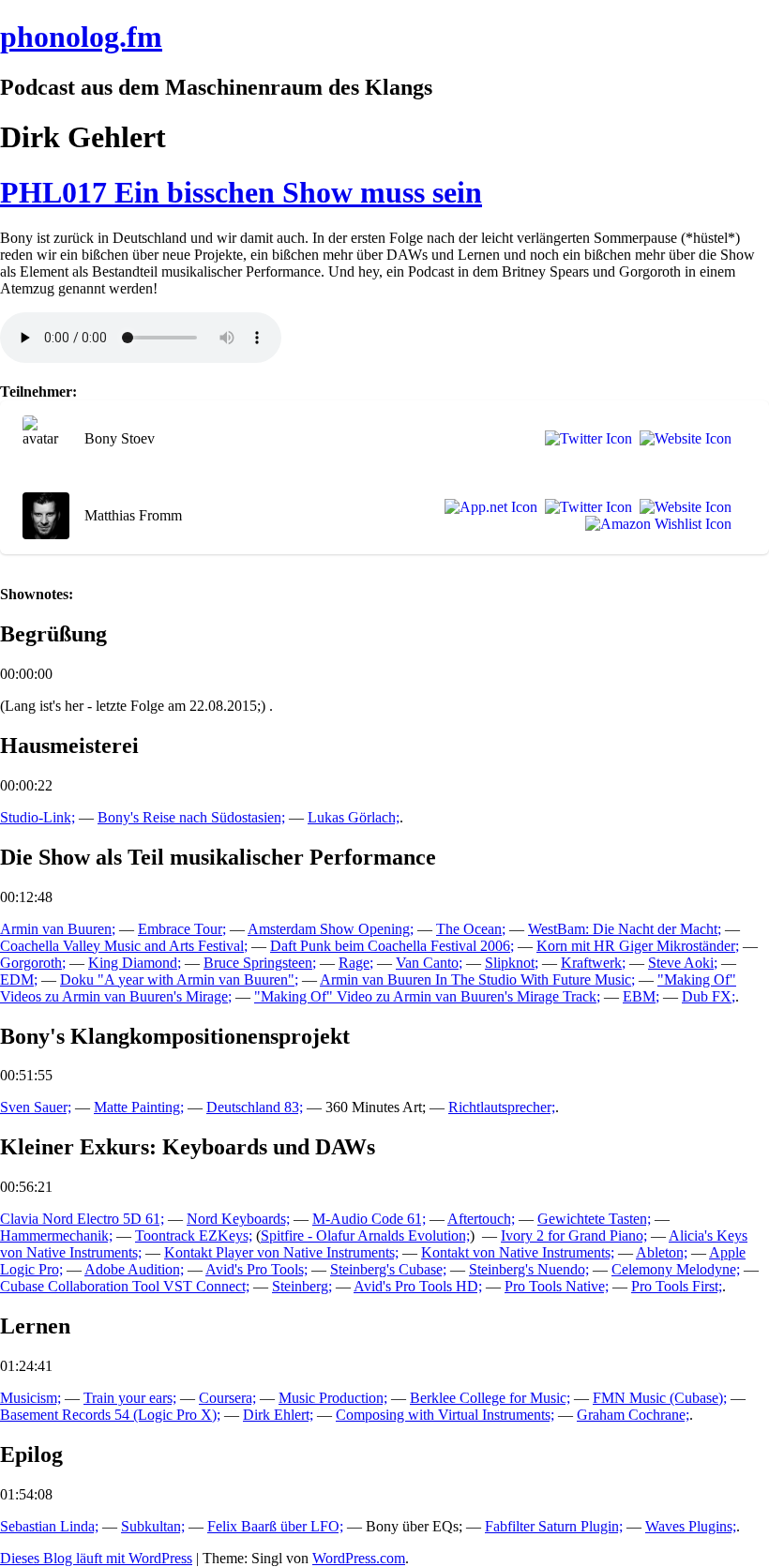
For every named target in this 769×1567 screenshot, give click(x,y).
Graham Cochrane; (633, 1415)
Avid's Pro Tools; (256, 1269)
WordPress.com (358, 1558)
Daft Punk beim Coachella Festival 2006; (392, 946)
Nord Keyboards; (238, 1219)
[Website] (681, 438)
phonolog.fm (81, 36)
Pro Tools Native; (557, 1286)
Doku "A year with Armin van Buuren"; (179, 979)
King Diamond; (134, 963)
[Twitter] (584, 438)
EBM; (641, 996)
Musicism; (30, 1398)
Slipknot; (511, 963)
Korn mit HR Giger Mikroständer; (637, 946)
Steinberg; (302, 1286)
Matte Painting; (139, 1107)
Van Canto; (429, 963)
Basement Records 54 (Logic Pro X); (110, 1415)
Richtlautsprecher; (501, 1107)
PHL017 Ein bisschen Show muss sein (241, 192)
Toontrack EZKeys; (193, 1235)
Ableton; (661, 1252)
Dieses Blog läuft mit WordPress (96, 1558)
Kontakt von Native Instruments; (517, 1252)
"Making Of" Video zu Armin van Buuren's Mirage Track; (427, 996)
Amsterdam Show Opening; (331, 929)
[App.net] (487, 507)
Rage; (356, 963)
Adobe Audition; (134, 1269)
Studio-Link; (37, 817)
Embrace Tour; (182, 929)
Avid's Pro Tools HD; (418, 1286)
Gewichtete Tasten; (594, 1219)
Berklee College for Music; (490, 1398)
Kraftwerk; (593, 963)
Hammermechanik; (56, 1235)
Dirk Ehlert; (278, 1415)
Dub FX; (708, 996)
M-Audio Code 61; (369, 1219)
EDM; (19, 979)
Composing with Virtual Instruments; (445, 1415)
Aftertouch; (481, 1219)
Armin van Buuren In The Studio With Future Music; (477, 979)
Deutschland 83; (254, 1107)
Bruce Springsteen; (260, 963)
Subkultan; (153, 1526)
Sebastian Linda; (49, 1526)
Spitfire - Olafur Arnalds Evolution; (365, 1235)
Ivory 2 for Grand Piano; (574, 1235)
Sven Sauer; (35, 1107)
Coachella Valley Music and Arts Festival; (124, 946)
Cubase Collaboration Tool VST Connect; (124, 1286)
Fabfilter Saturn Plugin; (554, 1526)
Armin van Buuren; (57, 929)
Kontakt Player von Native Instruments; (281, 1252)
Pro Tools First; (676, 1286)
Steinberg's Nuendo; (529, 1269)
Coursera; (227, 1398)
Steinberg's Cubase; (388, 1269)
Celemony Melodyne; (675, 1269)
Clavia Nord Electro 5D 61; (82, 1219)
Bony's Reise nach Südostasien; (191, 817)
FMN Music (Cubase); (660, 1398)
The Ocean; (470, 929)
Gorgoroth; (33, 963)
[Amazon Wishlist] (654, 524)
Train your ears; (129, 1398)
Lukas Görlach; (354, 817)
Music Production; (333, 1398)
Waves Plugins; (690, 1526)
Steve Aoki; (682, 963)
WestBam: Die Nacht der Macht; (624, 929)
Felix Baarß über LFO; (275, 1526)
